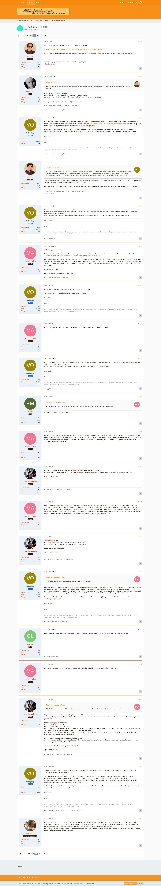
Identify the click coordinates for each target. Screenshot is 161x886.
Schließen (140, 883)
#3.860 (140, 818)
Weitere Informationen (130, 883)
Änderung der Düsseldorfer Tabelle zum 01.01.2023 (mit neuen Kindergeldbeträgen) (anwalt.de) (73, 49)
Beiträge (23, 67)
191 (27, 35)
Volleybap (54, 723)
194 (38, 35)
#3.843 (140, 118)
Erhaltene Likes (25, 62)
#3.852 (140, 467)
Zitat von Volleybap (54, 168)
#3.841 (140, 41)
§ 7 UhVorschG (50, 542)
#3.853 (140, 501)
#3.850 (140, 397)
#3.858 (140, 699)
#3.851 (140, 432)
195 (42, 35)
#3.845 (140, 206)
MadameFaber (78, 470)
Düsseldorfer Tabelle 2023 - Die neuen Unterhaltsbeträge (106, 124)
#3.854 (140, 536)
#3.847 (140, 285)
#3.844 (140, 162)
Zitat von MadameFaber (55, 402)
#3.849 (140, 358)
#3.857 (140, 664)
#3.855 (140, 571)
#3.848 (140, 323)
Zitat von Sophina (53, 82)
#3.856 (140, 629)
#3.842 (140, 76)
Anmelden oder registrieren (128, 2)
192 (30, 35)
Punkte (23, 65)
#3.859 (140, 767)
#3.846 (140, 246)
